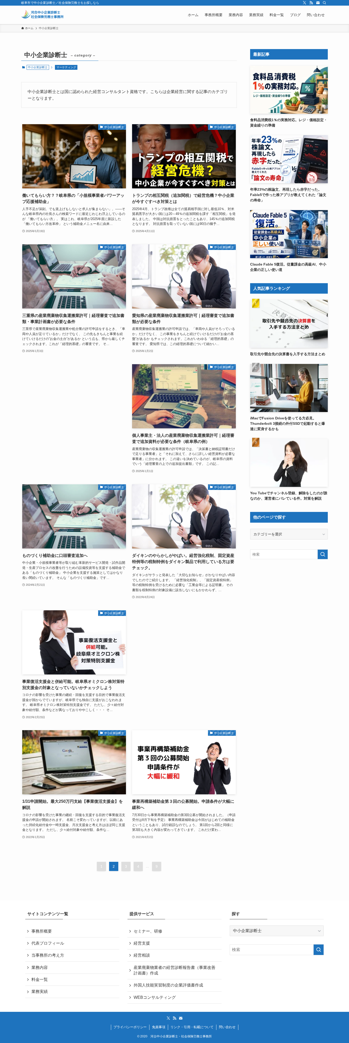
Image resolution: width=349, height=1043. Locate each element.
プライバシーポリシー (130, 1027)
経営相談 (142, 955)
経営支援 (142, 943)
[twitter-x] (304, 3)
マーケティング (66, 67)
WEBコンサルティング (155, 997)
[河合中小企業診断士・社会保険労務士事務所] (42, 15)
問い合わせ (227, 1027)
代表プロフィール (47, 943)
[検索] (324, 3)
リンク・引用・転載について (192, 1027)
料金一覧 (39, 979)
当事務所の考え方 (47, 955)
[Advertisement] (74, 409)
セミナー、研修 (148, 931)
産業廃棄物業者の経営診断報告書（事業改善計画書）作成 (174, 970)
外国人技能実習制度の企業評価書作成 (168, 985)
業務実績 (39, 991)
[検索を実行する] (323, 554)
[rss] (311, 3)
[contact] (318, 3)
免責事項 (158, 1027)
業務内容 (39, 967)
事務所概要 (41, 931)
